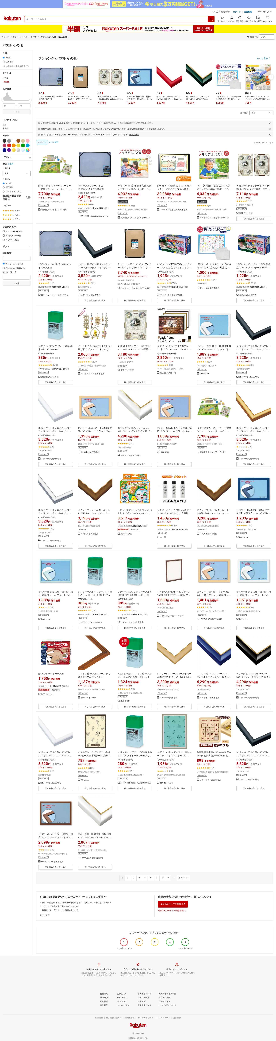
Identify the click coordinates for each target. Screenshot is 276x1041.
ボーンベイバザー (88, 698)
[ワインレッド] (4, 145)
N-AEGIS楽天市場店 (89, 534)
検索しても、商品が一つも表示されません (60, 910)
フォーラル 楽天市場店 (209, 288)
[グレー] (9, 141)
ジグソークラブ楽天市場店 (171, 295)
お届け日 (6, 179)
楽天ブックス (126, 534)
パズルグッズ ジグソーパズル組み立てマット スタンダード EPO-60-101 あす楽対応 (253, 267)
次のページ (183, 878)
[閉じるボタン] (270, 123)
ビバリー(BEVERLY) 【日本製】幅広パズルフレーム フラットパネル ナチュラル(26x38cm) (95, 431)
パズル (24, 37)
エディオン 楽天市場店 (90, 295)
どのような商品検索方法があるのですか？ (60, 906)
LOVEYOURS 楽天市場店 (211, 619)
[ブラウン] (18, 141)
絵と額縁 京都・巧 (168, 373)
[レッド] (9, 145)
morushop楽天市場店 (90, 452)
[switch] (28, 197)
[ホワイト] (14, 141)
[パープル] (9, 150)
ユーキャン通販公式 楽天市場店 (173, 210)
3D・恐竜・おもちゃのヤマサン (94, 216)
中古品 (5, 128)
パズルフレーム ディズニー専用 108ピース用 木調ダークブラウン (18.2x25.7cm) (94, 755)
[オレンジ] (14, 145)
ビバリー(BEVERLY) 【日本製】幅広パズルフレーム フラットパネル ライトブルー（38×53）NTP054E (55, 595)
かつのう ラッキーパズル (51, 673)
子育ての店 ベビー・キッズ (172, 616)
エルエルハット (166, 783)
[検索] (211, 19)
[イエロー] (18, 145)
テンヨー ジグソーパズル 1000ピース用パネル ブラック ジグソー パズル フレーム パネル (134, 267)
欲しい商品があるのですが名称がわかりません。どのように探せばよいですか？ (76, 902)
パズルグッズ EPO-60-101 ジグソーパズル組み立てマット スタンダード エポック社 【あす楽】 (174, 267)
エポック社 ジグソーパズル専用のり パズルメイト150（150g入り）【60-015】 (135, 755)
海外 (12, 164)
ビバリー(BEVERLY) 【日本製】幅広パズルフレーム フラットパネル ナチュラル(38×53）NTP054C (174, 431)
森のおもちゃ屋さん (248, 295)
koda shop (204, 374)
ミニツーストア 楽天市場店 (92, 374)
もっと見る (44, 915)
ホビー (15, 37)
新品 (4, 125)
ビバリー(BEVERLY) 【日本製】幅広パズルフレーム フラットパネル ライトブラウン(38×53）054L (55, 837)
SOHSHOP (125, 701)
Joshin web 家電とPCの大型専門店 (135, 783)
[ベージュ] (23, 141)
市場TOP (5, 37)
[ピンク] (28, 141)
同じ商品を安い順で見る (253, 219)
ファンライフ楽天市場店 (210, 780)
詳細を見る (134, 134)
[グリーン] (23, 145)
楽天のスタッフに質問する (173, 904)
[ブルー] (28, 145)
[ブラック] (4, 141)
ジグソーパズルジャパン (91, 622)
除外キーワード (9, 272)
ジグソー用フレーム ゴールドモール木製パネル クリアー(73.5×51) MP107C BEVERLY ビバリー (174, 677)
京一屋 (163, 537)
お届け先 (6, 168)
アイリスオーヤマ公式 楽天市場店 (135, 288)
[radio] (4, 58)
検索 (17, 112)
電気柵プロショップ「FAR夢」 (54, 210)
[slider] (2, 100)
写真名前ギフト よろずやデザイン (135, 218)
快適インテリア (246, 213)
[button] (264, 12)
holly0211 (243, 619)
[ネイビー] (4, 150)
